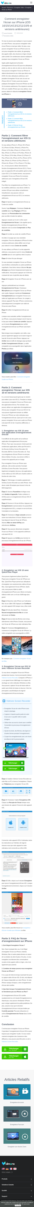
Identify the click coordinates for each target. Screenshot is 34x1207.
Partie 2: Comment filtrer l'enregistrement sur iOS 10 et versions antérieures (20, 120)
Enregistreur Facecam (17, 1124)
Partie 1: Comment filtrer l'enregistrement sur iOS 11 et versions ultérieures (20, 114)
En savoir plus (26, 1204)
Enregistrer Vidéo (19, 7)
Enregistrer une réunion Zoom (17, 1146)
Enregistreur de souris (17, 1102)
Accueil (4, 7)
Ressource (10, 7)
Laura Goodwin (8, 33)
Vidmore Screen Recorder (10, 677)
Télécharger (12, 763)
